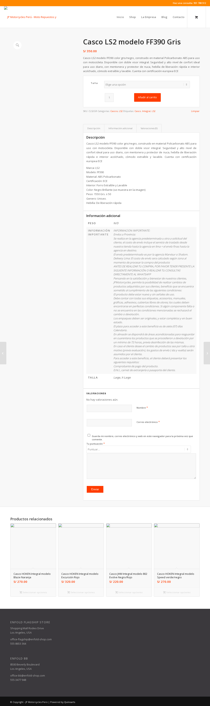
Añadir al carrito (147, 97)
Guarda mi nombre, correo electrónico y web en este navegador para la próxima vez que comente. (142, 438)
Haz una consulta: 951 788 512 (189, 3)
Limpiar (195, 111)
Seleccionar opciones (34, 592)
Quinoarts (69, 702)
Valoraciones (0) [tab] (149, 128)
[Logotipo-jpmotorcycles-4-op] (36, 17)
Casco (138, 111)
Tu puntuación (95, 443)
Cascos (114, 111)
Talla (94, 83)
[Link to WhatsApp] (11, 3)
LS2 (121, 111)
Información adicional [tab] (120, 128)
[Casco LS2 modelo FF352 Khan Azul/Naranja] (207, 353)
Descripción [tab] (93, 128)
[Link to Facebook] (5, 3)
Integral (146, 111)
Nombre (142, 407)
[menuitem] (120, 17)
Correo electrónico (148, 422)
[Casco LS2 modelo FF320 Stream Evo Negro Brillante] (3, 353)
